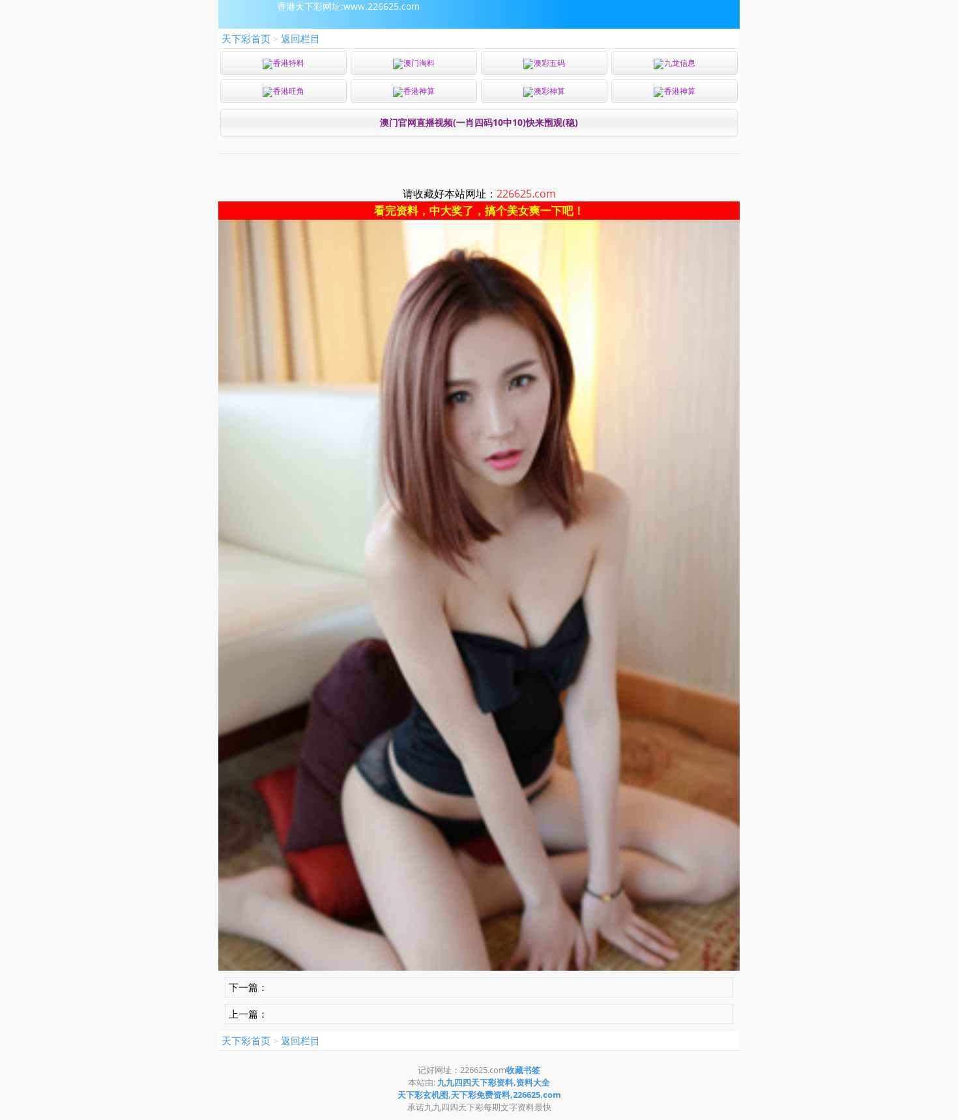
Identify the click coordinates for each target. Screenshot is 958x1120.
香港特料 (288, 62)
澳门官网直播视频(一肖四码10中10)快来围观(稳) (479, 122)
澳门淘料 (419, 62)
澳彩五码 (549, 62)
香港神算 (419, 90)
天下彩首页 (246, 38)
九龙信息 (679, 62)
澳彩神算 (549, 90)
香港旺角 (288, 90)
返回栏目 (300, 38)
